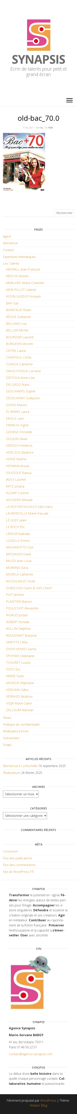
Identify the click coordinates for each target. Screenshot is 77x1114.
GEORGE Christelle (19, 432)
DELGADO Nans (17, 384)
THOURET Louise (18, 662)
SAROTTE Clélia (16, 642)
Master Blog (38, 1105)
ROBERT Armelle (17, 622)
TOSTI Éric (13, 669)
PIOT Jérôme (15, 595)
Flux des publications (17, 858)
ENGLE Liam (15, 418)
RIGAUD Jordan (17, 615)
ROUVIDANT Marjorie (21, 635)
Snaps (7, 745)
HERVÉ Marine (16, 459)
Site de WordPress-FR (18, 872)
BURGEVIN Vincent (19, 344)
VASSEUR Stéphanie (20, 683)
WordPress (48, 1100)
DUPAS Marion (16, 405)
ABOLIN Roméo (17, 276)
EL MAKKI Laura (17, 411)
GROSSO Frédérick (19, 445)
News (7, 717)
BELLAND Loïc (16, 323)
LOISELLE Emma (17, 540)
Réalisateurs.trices (16, 731)
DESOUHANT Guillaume (23, 398)
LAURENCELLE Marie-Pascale (27, 513)
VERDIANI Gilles (17, 690)
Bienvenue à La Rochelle (20, 766)
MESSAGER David (18, 554)
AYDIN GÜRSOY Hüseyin (23, 296)
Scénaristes (11, 738)
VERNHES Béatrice (19, 696)
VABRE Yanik (15, 676)
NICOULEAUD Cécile (20, 581)
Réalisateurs (11, 773)
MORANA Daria (17, 568)
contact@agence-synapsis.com (31, 1054)
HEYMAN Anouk (17, 466)
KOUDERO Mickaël (19, 500)
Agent (7, 236)
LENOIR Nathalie (18, 534)
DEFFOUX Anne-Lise (20, 378)
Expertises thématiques (19, 257)
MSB (50, 127)
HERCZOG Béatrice (19, 452)
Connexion (10, 851)
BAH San (12, 303)
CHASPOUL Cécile (18, 357)
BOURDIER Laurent (20, 337)
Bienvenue (10, 243)
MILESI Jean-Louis (19, 561)
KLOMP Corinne (17, 493)
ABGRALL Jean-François (23, 269)
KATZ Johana (15, 486)
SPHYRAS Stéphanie (20, 656)
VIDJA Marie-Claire (19, 703)
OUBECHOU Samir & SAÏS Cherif (29, 588)
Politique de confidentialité (21, 724)
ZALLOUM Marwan (20, 710)
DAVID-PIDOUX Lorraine (23, 371)
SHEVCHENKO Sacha (21, 649)
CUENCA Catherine (19, 364)
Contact (8, 250)
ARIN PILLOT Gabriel (21, 290)
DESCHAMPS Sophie (20, 391)
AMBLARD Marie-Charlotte (25, 283)
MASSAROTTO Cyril (19, 547)
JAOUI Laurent (16, 479)
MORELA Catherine (19, 574)
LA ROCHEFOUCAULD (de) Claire (29, 507)
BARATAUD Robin (18, 310)
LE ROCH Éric (15, 527)
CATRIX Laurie (16, 351)
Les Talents (11, 263)
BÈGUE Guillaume (18, 317)
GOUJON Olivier (17, 439)
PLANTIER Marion (19, 601)
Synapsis (38, 59)
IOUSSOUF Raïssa (18, 473)
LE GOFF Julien (16, 520)
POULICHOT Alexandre (22, 608)
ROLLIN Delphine (18, 628)
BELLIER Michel (17, 330)
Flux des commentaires (19, 865)
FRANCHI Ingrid (17, 425)
